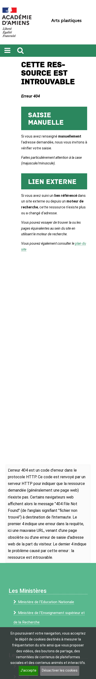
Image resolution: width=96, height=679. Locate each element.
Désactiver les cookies (60, 670)
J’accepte (28, 670)
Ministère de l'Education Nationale (46, 602)
